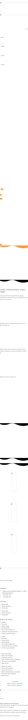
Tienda (2, 46)
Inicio (2, 37)
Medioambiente (5, 628)
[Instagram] (2, 583)
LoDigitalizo (19, 685)
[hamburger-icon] (26, 29)
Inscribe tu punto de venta (8, 633)
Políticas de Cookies (6, 654)
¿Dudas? (3, 622)
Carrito (2, 55)
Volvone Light (4, 604)
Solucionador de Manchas (7, 629)
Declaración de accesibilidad (8, 661)
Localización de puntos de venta (9, 631)
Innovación (4, 624)
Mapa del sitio (5, 663)
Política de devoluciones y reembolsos (10, 659)
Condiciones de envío (6, 657)
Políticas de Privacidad (7, 655)
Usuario (3, 64)
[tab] (3, 290)
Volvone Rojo (4, 608)
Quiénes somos (5, 626)
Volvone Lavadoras (6, 606)
